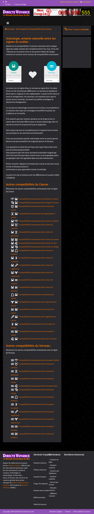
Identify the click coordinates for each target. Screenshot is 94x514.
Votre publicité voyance (81, 511)
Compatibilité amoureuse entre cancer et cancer (38, 239)
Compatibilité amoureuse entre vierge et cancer (38, 202)
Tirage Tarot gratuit (41, 483)
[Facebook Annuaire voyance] (3, 2)
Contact (7, 4)
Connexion (86, 2)
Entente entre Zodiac (41, 490)
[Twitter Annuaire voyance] (6, 2)
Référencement (39, 497)
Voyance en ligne (20, 4)
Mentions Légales (56, 511)
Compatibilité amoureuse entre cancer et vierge (38, 246)
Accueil (10, 29)
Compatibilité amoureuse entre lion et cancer (37, 338)
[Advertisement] (78, 52)
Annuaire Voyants (40, 477)
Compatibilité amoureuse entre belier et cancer (38, 199)
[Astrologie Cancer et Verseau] (16, 13)
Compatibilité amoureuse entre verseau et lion (38, 386)
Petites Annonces (40, 470)
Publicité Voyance (40, 504)
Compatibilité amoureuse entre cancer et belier (38, 221)
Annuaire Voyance (40, 463)
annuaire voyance (14, 465)
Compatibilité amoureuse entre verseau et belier (38, 360)
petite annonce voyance (69, 2)
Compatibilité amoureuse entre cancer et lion (37, 243)
